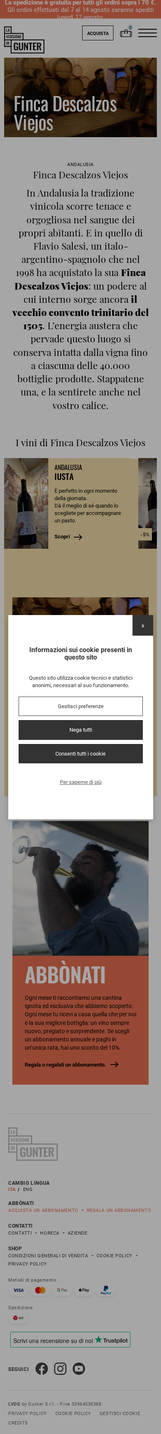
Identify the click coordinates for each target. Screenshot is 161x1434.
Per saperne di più (81, 782)
